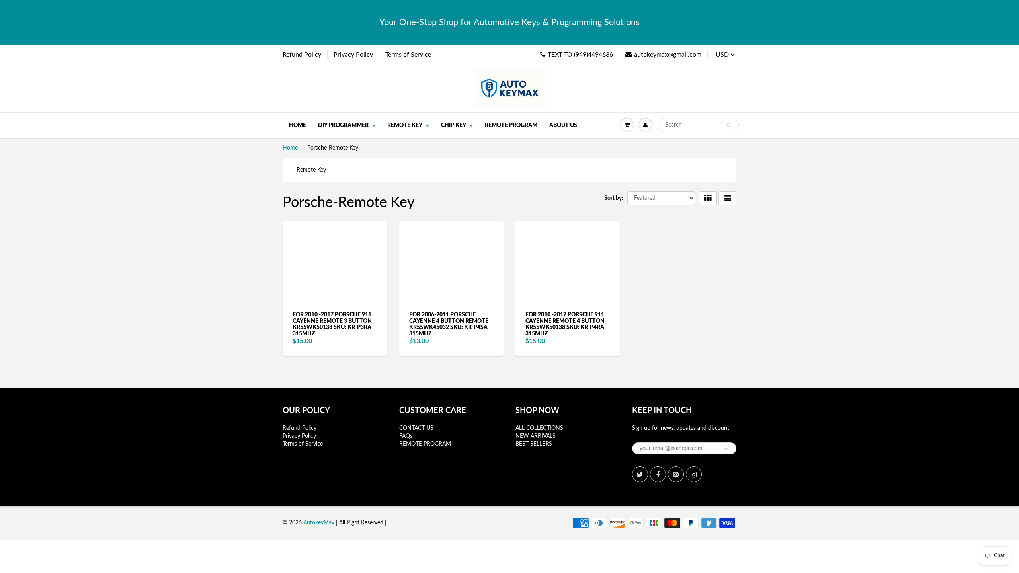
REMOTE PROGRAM (425, 444)
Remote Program (511, 125)
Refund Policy (302, 54)
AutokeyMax (318, 523)
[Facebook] (658, 474)
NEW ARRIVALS (535, 436)
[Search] (729, 125)
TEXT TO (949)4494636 (580, 54)
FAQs (405, 436)
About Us (563, 125)
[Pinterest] (676, 474)
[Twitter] (640, 474)
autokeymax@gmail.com (667, 54)
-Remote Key (310, 170)
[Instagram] (694, 474)
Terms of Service (408, 54)
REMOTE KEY (404, 125)
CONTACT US (416, 428)
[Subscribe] (726, 448)
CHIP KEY (453, 125)
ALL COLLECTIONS (539, 428)
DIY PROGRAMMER (343, 125)
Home (297, 125)
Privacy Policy (353, 54)
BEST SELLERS (533, 444)
